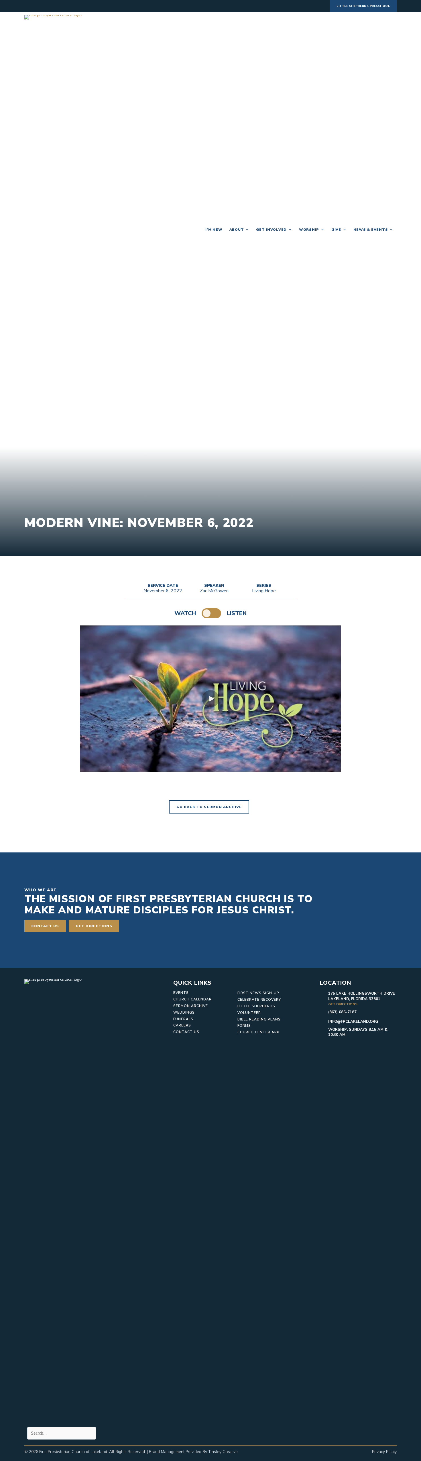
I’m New (213, 229)
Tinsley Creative (223, 1451)
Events (181, 992)
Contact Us (186, 1032)
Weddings (184, 1012)
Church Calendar (192, 999)
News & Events (370, 229)
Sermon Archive (190, 1006)
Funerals (183, 1019)
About (236, 229)
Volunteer (249, 1012)
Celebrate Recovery (259, 999)
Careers (182, 1025)
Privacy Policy (384, 1451)
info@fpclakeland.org (353, 1021)
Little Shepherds (256, 1006)
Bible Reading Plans (259, 1019)
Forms (244, 1025)
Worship (309, 229)
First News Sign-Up (258, 993)
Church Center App (258, 1032)
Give (336, 229)
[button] (210, 698)
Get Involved (271, 229)
